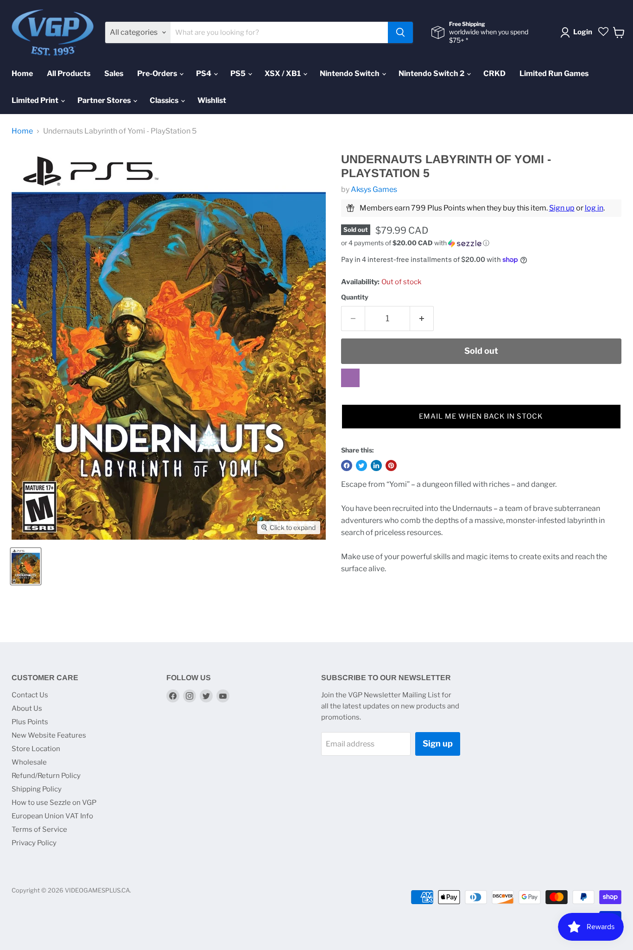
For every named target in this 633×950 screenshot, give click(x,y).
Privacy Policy (34, 843)
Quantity (354, 297)
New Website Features (49, 735)
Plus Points (30, 722)
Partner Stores (104, 100)
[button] (481, 243)
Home (22, 73)
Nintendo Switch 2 (432, 73)
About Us (27, 708)
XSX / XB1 (283, 73)
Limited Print (36, 100)
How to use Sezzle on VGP (54, 802)
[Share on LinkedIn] (376, 465)
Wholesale (29, 762)
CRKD (494, 73)
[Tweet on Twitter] (361, 465)
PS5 (238, 73)
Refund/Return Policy (46, 775)
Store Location (36, 749)
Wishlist (211, 100)
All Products (68, 73)
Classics (165, 100)
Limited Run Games (554, 73)
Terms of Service (39, 829)
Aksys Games (374, 189)
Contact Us (30, 695)
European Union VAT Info (52, 816)
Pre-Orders (157, 73)
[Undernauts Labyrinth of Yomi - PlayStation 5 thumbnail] (26, 566)
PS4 (204, 73)
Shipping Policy (37, 789)
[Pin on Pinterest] (391, 465)
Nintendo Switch (350, 73)
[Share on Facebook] (346, 465)
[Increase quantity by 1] (422, 319)
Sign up (562, 208)
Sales (113, 73)
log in (594, 208)
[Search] (400, 32)
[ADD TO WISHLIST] (350, 378)
